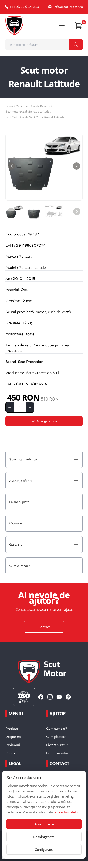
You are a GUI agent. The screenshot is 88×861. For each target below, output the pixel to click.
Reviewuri (12, 745)
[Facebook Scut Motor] (41, 697)
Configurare (44, 849)
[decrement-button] (10, 407)
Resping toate (44, 837)
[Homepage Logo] (14, 25)
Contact (11, 753)
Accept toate (44, 824)
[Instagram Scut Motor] (50, 697)
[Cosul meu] (78, 26)
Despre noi (13, 737)
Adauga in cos (46, 421)
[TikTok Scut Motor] (68, 697)
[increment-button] (30, 407)
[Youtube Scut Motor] (59, 697)
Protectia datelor (66, 812)
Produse (11, 728)
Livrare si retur (56, 745)
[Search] (76, 44)
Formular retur (57, 753)
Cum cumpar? (56, 728)
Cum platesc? (56, 737)
